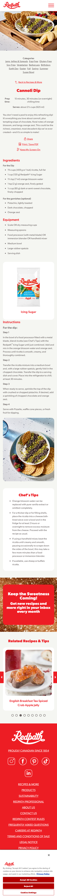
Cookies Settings (28, 892)
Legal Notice (29, 842)
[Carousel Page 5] (28, 715)
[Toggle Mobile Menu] (51, 5)
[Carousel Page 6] (32, 715)
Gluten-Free (45, 61)
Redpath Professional (28, 801)
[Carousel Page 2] (16, 715)
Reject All (28, 886)
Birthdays (45, 64)
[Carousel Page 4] (24, 715)
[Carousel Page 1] (12, 715)
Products (29, 790)
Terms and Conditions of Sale (28, 836)
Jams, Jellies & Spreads (16, 61)
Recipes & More (28, 784)
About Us (28, 807)
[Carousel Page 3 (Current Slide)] (20, 715)
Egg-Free (33, 61)
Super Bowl (28, 72)
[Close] (49, 855)
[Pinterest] (34, 764)
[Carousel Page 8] (40, 715)
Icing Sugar (28, 312)
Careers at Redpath (28, 830)
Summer (44, 68)
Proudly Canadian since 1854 (28, 750)
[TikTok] (46, 764)
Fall (29, 68)
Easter (23, 68)
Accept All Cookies (28, 880)
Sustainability (28, 795)
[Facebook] (23, 764)
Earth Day (14, 68)
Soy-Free (11, 64)
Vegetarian (22, 64)
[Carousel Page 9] (44, 715)
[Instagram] (11, 764)
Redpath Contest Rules (29, 819)
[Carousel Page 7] (36, 715)
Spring (35, 68)
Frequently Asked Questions (28, 824)
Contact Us (28, 813)
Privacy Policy (28, 847)
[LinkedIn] (28, 776)
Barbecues (34, 64)
